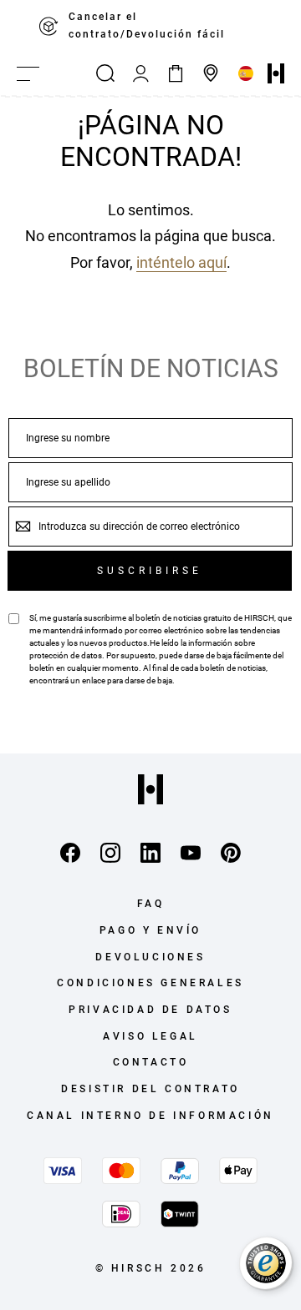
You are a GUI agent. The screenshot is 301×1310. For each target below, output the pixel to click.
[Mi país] (245, 73)
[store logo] (276, 73)
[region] (150, 26)
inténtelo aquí (181, 262)
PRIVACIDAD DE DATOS (150, 1009)
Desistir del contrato (150, 1089)
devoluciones (150, 957)
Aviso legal (150, 1036)
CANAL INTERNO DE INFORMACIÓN (150, 1115)
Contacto (151, 1062)
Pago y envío (150, 930)
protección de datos (65, 655)
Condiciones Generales (150, 983)
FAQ (151, 903)
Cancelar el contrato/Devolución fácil (147, 25)
